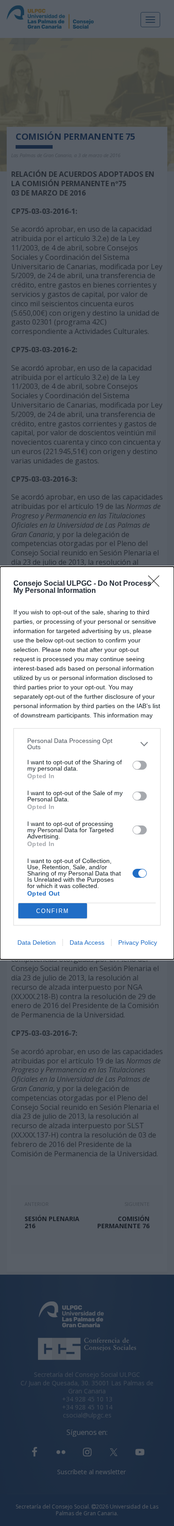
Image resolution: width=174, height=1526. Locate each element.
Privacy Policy (137, 942)
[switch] (140, 765)
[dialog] (87, 763)
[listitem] (87, 744)
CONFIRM (52, 911)
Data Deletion (36, 942)
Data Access (87, 942)
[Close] (156, 583)
